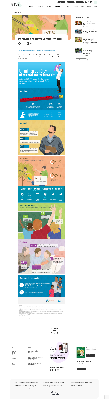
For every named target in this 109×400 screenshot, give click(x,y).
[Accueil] (16, 4)
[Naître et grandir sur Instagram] (50, 370)
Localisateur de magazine (90, 355)
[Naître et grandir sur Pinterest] (55, 370)
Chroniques (14, 359)
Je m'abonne (81, 368)
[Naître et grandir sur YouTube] (58, 370)
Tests (29, 348)
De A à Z (13, 347)
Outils (29, 347)
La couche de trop (32, 356)
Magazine (14, 362)
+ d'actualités (81, 60)
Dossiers (83, 6)
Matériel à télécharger (33, 350)
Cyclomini (30, 352)
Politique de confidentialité (33, 361)
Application (62, 2)
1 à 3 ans (49, 6)
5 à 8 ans (66, 6)
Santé (13, 348)
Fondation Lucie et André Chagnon (24, 388)
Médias (29, 362)
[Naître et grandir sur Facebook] (52, 370)
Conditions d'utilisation (33, 359)
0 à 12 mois (40, 6)
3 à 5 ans (57, 6)
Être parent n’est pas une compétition (36, 357)
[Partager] (51, 333)
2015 (20, 12)
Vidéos (95, 6)
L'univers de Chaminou (33, 351)
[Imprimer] (57, 333)
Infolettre (71, 2)
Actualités (75, 6)
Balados (89, 6)
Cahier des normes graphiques (34, 363)
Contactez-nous (31, 364)
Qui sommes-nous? (32, 358)
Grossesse (30, 6)
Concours (81, 2)
